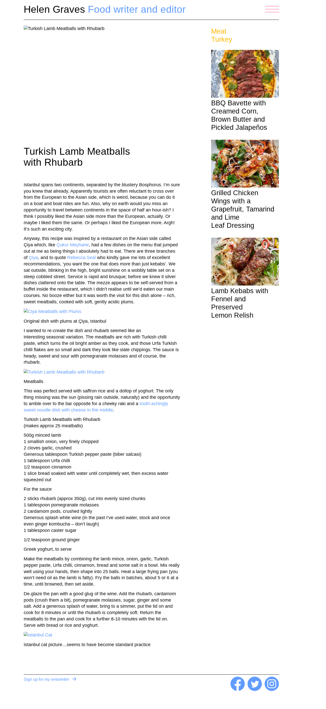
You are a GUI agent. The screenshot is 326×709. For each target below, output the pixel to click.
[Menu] (272, 9)
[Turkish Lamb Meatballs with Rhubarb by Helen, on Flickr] (64, 371)
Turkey (221, 39)
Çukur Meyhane (73, 244)
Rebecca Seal (81, 257)
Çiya (33, 257)
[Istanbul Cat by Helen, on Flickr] (38, 634)
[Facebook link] (237, 689)
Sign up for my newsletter (46, 679)
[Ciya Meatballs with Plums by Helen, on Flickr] (52, 311)
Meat (218, 31)
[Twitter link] (255, 689)
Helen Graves (105, 9)
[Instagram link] (272, 689)
